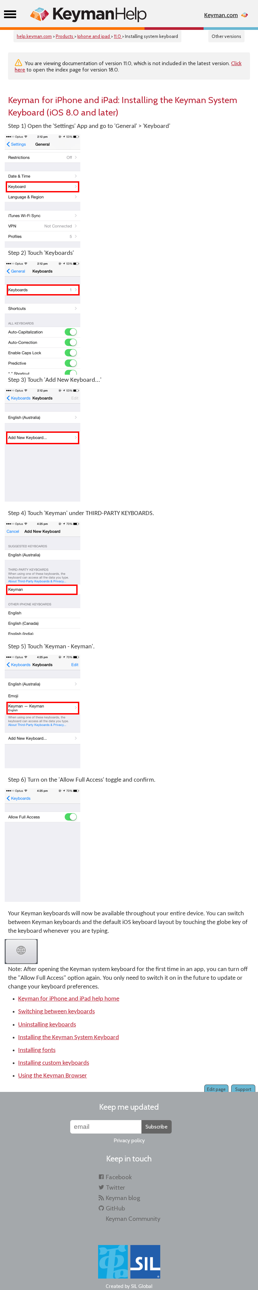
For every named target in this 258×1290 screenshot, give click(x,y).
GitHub (115, 1208)
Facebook (119, 1177)
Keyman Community (133, 1219)
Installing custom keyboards (53, 1063)
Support (243, 1089)
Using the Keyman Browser (52, 1076)
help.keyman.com (34, 36)
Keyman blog (123, 1198)
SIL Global (142, 1286)
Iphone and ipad (94, 36)
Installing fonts (36, 1050)
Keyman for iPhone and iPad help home (68, 999)
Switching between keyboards (56, 1012)
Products (65, 36)
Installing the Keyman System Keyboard (68, 1037)
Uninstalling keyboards (47, 1025)
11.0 (118, 36)
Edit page (216, 1089)
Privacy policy (129, 1140)
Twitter (115, 1187)
